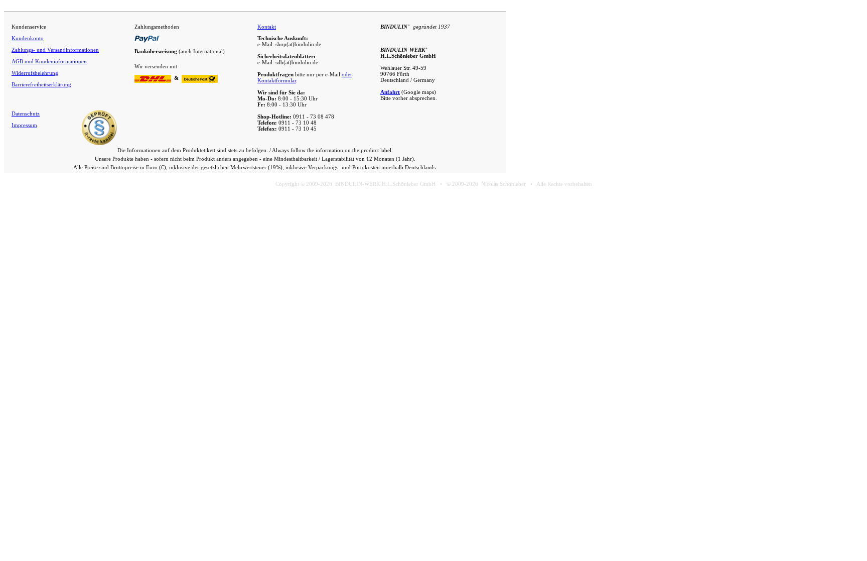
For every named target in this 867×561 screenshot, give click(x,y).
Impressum (24, 125)
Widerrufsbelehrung (35, 73)
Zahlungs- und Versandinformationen (55, 50)
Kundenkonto (28, 38)
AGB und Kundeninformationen (49, 61)
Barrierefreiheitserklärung (41, 84)
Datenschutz (26, 113)
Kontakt (266, 27)
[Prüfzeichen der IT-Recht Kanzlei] (99, 143)
